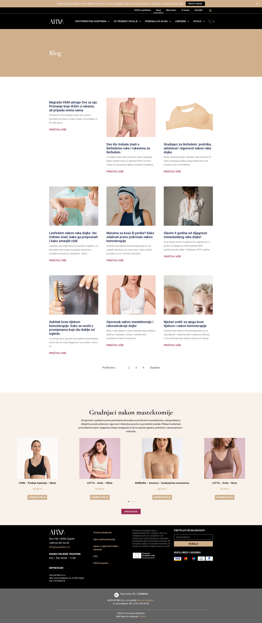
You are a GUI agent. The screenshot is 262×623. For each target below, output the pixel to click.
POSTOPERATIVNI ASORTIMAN (90, 21)
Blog (158, 10)
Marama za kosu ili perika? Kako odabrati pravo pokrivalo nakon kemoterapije (130, 237)
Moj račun (171, 10)
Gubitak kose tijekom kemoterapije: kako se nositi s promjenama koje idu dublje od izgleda (72, 328)
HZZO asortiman (142, 10)
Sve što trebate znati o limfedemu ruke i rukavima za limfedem (128, 148)
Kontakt (198, 10)
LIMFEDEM (180, 21)
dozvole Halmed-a (145, 600)
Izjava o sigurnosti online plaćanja (105, 548)
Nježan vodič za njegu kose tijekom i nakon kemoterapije (185, 324)
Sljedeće (155, 367)
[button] (210, 10)
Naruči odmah (195, 3)
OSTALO (197, 21)
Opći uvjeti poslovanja (104, 539)
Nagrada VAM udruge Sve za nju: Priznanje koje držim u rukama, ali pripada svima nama (73, 106)
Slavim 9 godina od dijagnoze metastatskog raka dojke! (185, 235)
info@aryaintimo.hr (59, 547)
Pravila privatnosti (102, 532)
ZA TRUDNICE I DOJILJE (126, 21)
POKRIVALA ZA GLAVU (156, 21)
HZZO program (100, 563)
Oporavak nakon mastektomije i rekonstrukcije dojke (129, 324)
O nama (185, 10)
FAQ (95, 556)
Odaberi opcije (37, 497)
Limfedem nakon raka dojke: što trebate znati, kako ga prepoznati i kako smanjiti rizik (73, 237)
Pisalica (142, 616)
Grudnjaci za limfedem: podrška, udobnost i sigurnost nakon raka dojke (188, 148)
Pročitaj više (57, 129)
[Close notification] (257, 3)
